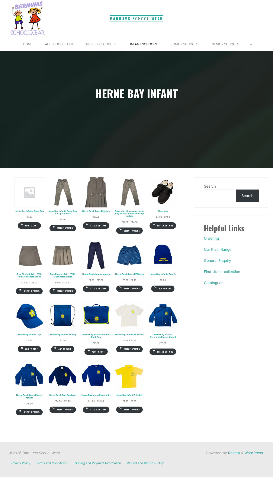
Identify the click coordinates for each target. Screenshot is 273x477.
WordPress (253, 453)
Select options (65, 228)
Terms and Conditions (51, 463)
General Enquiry (217, 260)
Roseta (233, 453)
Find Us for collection (222, 272)
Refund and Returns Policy (145, 463)
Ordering (211, 238)
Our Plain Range (217, 249)
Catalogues (213, 283)
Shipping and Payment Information (97, 463)
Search (210, 186)
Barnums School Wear (136, 18)
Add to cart (31, 225)
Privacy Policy (20, 463)
